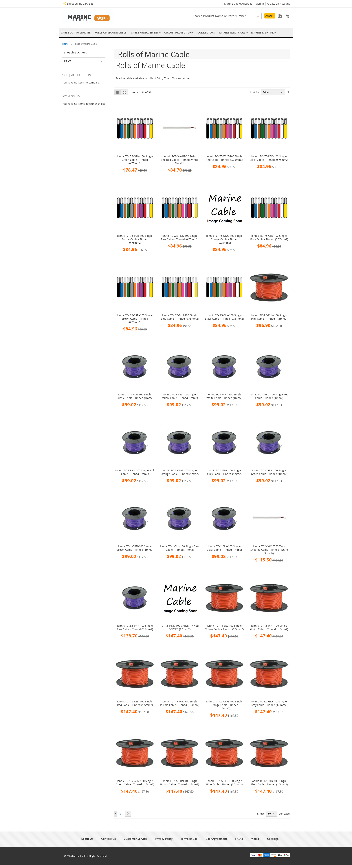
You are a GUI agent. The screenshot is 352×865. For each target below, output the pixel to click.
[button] (269, 15)
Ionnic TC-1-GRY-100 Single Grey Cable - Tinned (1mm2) (224, 472)
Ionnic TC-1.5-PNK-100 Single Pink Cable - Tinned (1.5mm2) (269, 316)
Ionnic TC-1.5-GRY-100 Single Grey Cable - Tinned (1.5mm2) (269, 703)
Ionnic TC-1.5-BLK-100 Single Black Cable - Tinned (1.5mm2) (269, 782)
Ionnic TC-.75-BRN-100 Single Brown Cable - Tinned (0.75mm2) (135, 318)
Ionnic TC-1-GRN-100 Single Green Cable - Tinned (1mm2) (269, 472)
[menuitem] (75, 32)
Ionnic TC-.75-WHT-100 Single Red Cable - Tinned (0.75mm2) (224, 158)
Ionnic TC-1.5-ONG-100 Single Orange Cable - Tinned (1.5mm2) (224, 705)
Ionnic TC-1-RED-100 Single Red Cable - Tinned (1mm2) (269, 396)
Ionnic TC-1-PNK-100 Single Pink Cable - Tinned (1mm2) (135, 472)
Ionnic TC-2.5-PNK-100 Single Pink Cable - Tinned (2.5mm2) (135, 627)
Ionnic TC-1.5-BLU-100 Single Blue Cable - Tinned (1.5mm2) (224, 782)
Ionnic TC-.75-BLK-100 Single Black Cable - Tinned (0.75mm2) (224, 316)
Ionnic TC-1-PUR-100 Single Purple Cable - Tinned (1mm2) (135, 396)
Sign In (260, 3)
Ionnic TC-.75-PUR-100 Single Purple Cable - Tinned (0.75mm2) (135, 239)
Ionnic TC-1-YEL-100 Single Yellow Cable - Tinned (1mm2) (180, 396)
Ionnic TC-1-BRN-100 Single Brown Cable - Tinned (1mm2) (135, 547)
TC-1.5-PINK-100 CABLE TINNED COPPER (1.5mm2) (179, 627)
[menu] (176, 32)
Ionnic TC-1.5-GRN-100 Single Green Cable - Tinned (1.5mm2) (135, 782)
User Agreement (216, 839)
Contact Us (108, 839)
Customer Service (135, 839)
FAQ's (239, 839)
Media (255, 839)
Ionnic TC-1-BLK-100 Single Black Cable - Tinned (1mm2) (224, 547)
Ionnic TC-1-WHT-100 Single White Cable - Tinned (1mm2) (224, 396)
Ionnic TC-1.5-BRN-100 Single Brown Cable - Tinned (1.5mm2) (179, 782)
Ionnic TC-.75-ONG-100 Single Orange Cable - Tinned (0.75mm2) (224, 239)
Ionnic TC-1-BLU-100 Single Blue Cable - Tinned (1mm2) (179, 547)
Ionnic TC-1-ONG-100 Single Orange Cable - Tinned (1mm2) (180, 472)
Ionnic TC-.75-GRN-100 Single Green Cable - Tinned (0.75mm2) (135, 160)
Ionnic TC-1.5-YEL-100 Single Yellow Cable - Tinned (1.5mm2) (224, 627)
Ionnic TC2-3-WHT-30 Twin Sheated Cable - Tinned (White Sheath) (179, 160)
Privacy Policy (164, 839)
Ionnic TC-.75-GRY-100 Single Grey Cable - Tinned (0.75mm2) (269, 237)
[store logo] (88, 17)
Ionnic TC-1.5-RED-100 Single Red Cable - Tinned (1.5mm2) (135, 703)
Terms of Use (189, 839)
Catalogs (272, 839)
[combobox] (226, 16)
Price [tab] (67, 61)
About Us (87, 839)
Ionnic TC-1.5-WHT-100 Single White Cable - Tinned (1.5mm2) (269, 627)
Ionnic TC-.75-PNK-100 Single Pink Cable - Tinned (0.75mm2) (179, 237)
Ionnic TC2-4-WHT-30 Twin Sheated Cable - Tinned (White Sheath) (269, 549)
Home (65, 43)
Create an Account (278, 3)
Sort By (254, 92)
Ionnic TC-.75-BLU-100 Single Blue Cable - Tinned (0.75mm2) (180, 316)
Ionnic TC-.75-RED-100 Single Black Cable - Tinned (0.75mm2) (269, 158)
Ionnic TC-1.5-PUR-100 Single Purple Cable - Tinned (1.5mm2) (179, 703)
